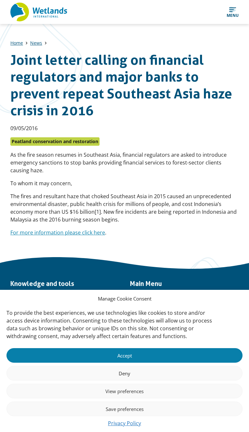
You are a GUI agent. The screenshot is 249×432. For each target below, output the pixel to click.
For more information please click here (57, 232)
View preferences (124, 391)
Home (16, 43)
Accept (124, 355)
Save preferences (125, 409)
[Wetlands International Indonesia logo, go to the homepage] (38, 12)
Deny (124, 373)
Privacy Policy (124, 423)
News (36, 43)
